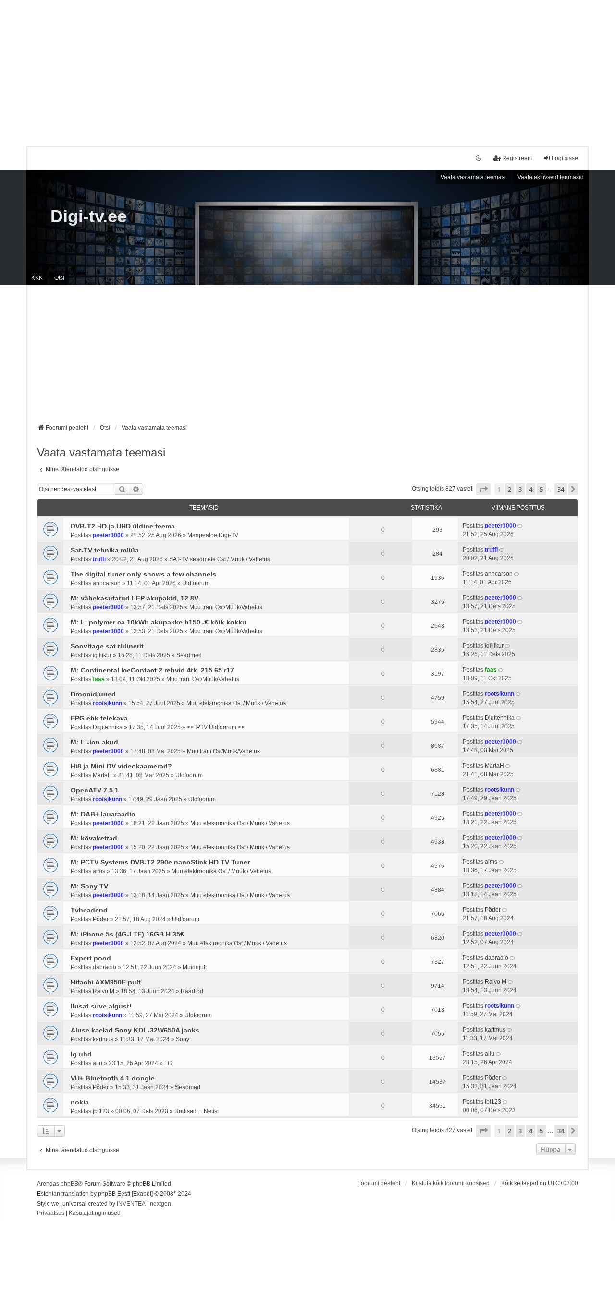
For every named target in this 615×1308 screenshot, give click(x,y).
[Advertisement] (307, 67)
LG (168, 1063)
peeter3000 (108, 535)
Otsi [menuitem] (59, 278)
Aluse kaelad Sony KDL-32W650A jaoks (135, 1030)
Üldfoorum (195, 583)
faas (99, 679)
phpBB (69, 1183)
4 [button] (530, 489)
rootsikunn (107, 703)
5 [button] (541, 489)
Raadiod (192, 991)
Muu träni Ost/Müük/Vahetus (225, 607)
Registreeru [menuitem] (517, 158)
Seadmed (189, 655)
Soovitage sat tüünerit (107, 646)
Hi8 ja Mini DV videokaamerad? (121, 766)
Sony (182, 1039)
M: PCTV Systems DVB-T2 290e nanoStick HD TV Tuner (160, 862)
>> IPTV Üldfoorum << (216, 727)
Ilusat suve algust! (101, 1006)
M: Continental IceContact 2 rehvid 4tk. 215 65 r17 (152, 670)
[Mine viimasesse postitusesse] (520, 525)
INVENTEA (131, 1203)
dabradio (104, 967)
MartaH (102, 775)
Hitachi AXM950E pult (106, 982)
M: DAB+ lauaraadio (103, 814)
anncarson (107, 583)
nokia (80, 1102)
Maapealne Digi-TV (212, 535)
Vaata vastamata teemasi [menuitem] (473, 177)
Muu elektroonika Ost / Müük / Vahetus (236, 703)
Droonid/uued (93, 694)
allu (97, 1063)
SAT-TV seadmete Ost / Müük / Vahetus (219, 559)
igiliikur (102, 655)
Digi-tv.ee (88, 216)
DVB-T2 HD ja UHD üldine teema (123, 526)
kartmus (103, 1039)
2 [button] (509, 489)
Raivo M (103, 991)
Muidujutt (195, 967)
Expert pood (91, 958)
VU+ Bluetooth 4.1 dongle (113, 1078)
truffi (99, 559)
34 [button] (560, 489)
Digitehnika (108, 727)
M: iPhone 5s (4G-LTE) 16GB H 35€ (127, 934)
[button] (483, 489)
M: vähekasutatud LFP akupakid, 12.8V (134, 598)
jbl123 (101, 1111)
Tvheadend (89, 910)
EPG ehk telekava (99, 718)
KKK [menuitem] (37, 278)
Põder (101, 919)
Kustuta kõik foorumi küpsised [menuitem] (451, 1183)
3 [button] (520, 489)
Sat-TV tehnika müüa (105, 550)
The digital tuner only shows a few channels (143, 574)
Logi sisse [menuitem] (565, 158)
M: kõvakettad (94, 838)
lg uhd (81, 1054)
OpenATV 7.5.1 (95, 790)
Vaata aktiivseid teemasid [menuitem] (550, 177)
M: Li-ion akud (94, 742)
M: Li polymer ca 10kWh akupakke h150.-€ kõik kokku (158, 622)
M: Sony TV (89, 886)
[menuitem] (50, 1213)
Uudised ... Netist (196, 1111)
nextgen (160, 1203)
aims (99, 871)
